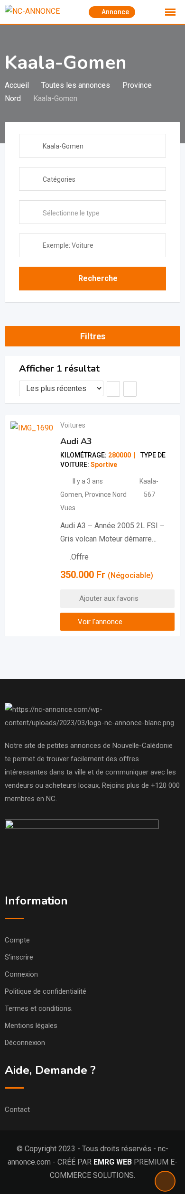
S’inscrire (19, 957)
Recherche (98, 278)
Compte (17, 940)
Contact (17, 1109)
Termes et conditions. (39, 1008)
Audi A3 (76, 441)
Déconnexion (25, 1042)
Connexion (21, 974)
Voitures (72, 425)
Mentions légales (31, 1025)
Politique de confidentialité (45, 991)
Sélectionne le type (71, 213)
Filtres (92, 336)
